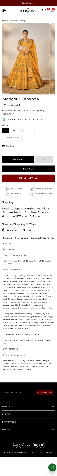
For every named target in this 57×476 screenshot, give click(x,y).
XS (14, 131)
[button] (44, 159)
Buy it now (28, 169)
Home (5, 20)
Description (8, 238)
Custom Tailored (12, 137)
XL (39, 131)
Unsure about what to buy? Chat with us (25, 119)
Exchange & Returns (40, 238)
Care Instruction (22, 238)
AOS (51, 452)
